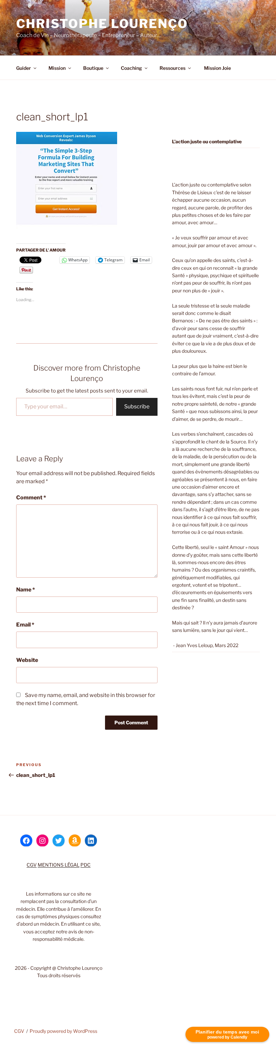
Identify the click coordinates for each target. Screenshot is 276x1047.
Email (25, 624)
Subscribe (136, 406)
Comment (31, 497)
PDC (85, 865)
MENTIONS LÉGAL (58, 865)
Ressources (172, 68)
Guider (23, 68)
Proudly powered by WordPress (63, 1031)
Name (25, 589)
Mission (57, 68)
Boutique (93, 68)
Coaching (131, 68)
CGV (32, 865)
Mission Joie (217, 68)
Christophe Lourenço (102, 23)
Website (27, 660)
